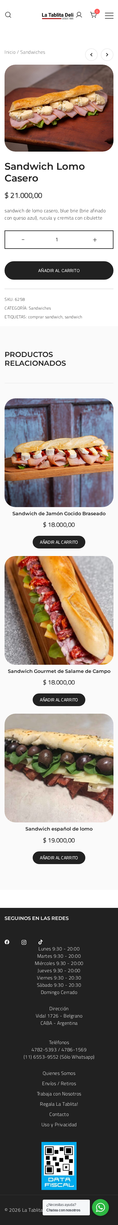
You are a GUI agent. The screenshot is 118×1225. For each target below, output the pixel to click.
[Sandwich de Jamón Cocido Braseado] (91, 54)
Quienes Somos (59, 1073)
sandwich (73, 317)
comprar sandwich (45, 317)
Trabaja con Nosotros (59, 1093)
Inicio (10, 51)
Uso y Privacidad (59, 1124)
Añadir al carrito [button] (59, 542)
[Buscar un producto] (8, 15)
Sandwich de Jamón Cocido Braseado (59, 513)
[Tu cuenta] (79, 15)
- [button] (23, 239)
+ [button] (95, 239)
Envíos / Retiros (59, 1083)
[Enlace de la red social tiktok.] (40, 941)
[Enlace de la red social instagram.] (23, 941)
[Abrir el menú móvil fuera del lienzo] (109, 15)
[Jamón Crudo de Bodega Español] (107, 54)
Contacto (59, 1114)
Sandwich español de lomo (59, 829)
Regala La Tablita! (59, 1103)
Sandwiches (32, 51)
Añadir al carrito (59, 270)
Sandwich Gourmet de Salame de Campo (59, 671)
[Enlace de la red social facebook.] (7, 941)
